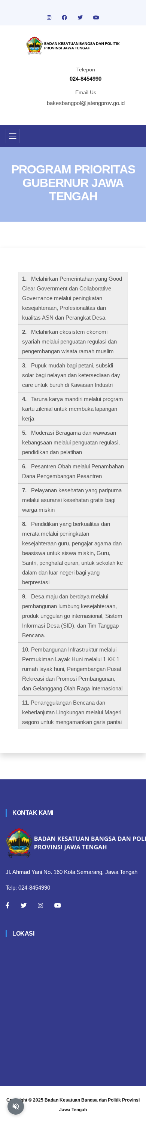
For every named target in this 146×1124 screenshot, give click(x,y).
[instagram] (49, 17)
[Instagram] (40, 905)
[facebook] (65, 17)
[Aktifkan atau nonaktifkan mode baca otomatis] (15, 1106)
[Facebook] (7, 905)
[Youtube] (57, 905)
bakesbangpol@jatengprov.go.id (86, 103)
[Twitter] (23, 905)
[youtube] (96, 17)
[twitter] (81, 17)
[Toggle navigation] (13, 136)
